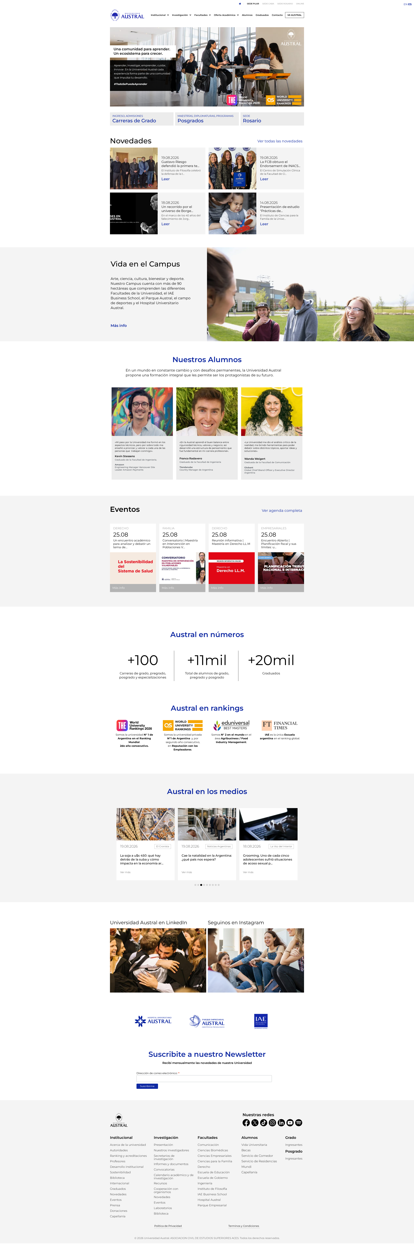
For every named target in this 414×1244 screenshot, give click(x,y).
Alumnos (249, 1137)
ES (410, 4)
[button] (195, 885)
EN (406, 4)
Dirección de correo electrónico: (158, 1073)
